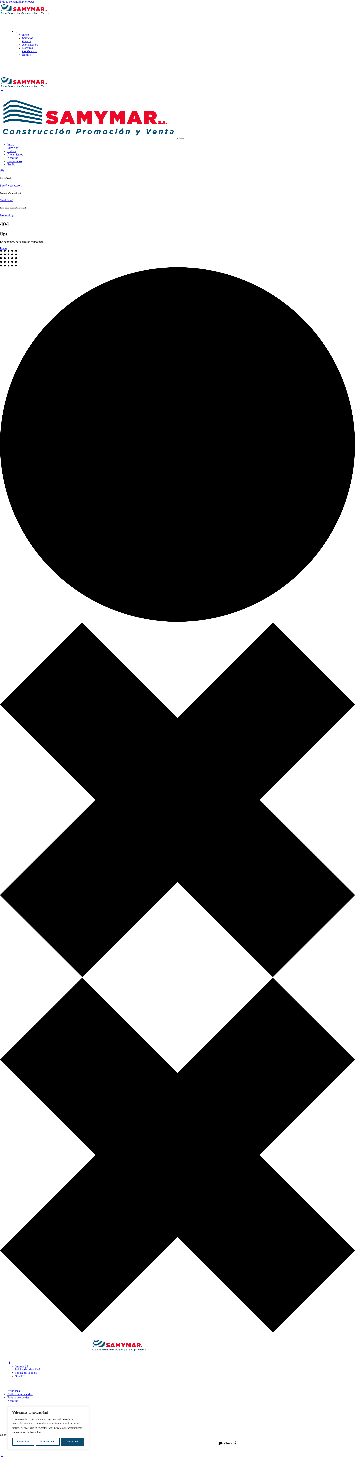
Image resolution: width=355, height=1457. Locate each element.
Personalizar (23, 1441)
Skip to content (9, 1)
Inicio (3, 248)
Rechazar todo (47, 1441)
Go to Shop (6, 215)
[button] (17, 31)
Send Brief (6, 200)
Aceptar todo (72, 1441)
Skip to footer (26, 1)
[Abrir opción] (25, 14)
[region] (48, 1428)
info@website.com (11, 185)
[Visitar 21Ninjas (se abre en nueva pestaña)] (227, 1446)
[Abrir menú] (2, 1455)
